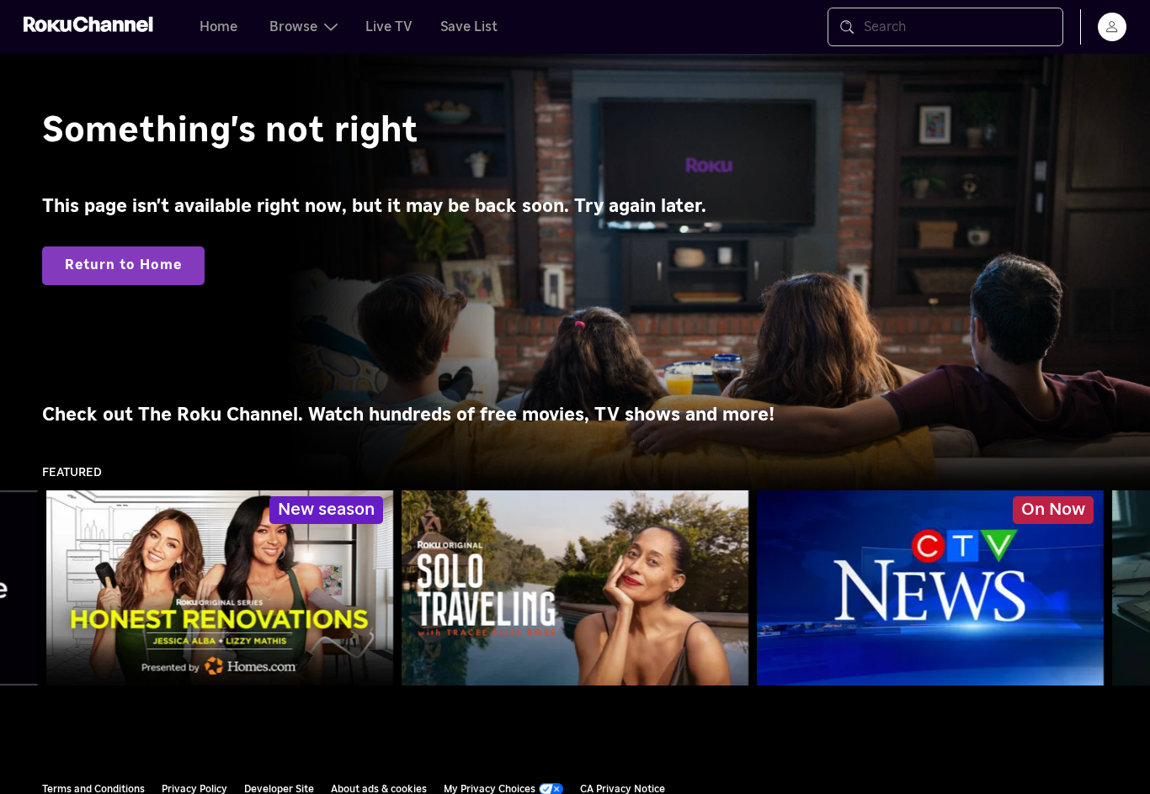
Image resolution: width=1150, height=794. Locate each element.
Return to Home (123, 265)
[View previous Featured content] (21, 588)
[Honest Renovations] (219, 587)
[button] (933, 587)
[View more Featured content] (1129, 588)
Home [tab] (218, 27)
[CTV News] (930, 588)
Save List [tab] (469, 27)
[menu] (1112, 27)
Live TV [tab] (389, 27)
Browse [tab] (293, 27)
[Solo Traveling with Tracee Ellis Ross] (575, 587)
